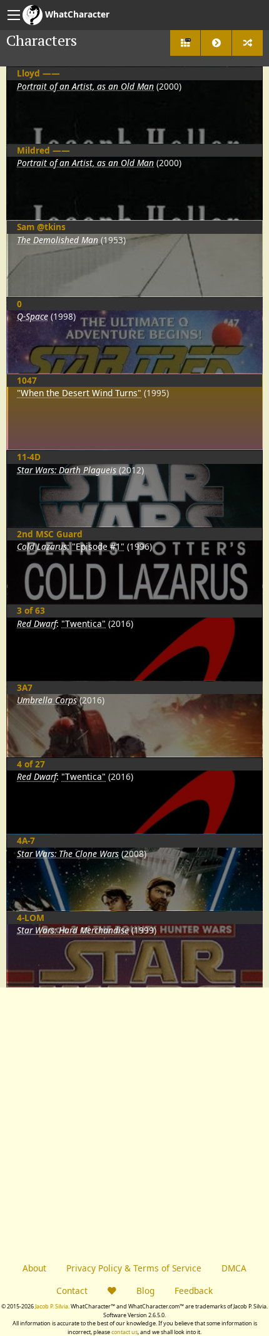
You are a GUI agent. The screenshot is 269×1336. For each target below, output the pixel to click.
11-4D (29, 457)
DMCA (233, 1268)
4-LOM (30, 917)
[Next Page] (216, 43)
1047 (27, 380)
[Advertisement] (134, 1122)
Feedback (194, 1291)
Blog (145, 1291)
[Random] (247, 43)
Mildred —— (43, 150)
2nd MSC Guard (50, 534)
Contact (72, 1291)
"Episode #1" (98, 546)
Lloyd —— (38, 73)
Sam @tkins (41, 227)
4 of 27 (31, 764)
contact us (124, 1332)
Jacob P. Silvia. (52, 1306)
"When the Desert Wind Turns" (79, 393)
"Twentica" (83, 623)
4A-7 (26, 840)
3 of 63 (31, 610)
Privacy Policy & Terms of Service (133, 1268)
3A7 (25, 687)
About (34, 1268)
